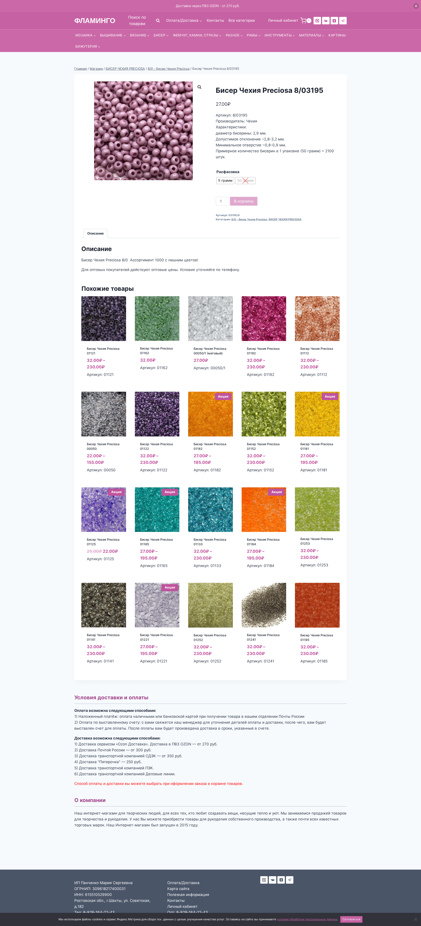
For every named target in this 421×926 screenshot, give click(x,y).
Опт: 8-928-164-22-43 (187, 912)
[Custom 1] (334, 20)
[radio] (225, 180)
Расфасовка (227, 172)
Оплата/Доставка (183, 883)
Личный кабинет (182, 906)
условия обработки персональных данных (307, 919)
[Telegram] (343, 20)
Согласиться (351, 919)
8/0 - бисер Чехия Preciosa (249, 219)
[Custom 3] (264, 880)
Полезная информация (188, 894)
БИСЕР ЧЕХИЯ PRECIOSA (285, 219)
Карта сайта (178, 889)
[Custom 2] (317, 20)
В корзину (243, 201)
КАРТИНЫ (337, 35)
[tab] (95, 233)
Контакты (215, 20)
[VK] (326, 20)
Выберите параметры (150, 377)
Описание (95, 233)
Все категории (241, 20)
